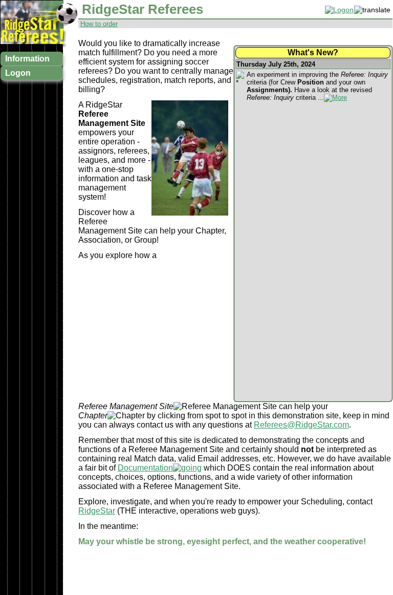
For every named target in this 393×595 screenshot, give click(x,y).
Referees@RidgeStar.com (301, 424)
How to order (99, 24)
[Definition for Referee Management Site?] (225, 406)
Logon (18, 73)
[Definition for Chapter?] (126, 415)
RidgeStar (96, 510)
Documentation (145, 467)
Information (27, 58)
